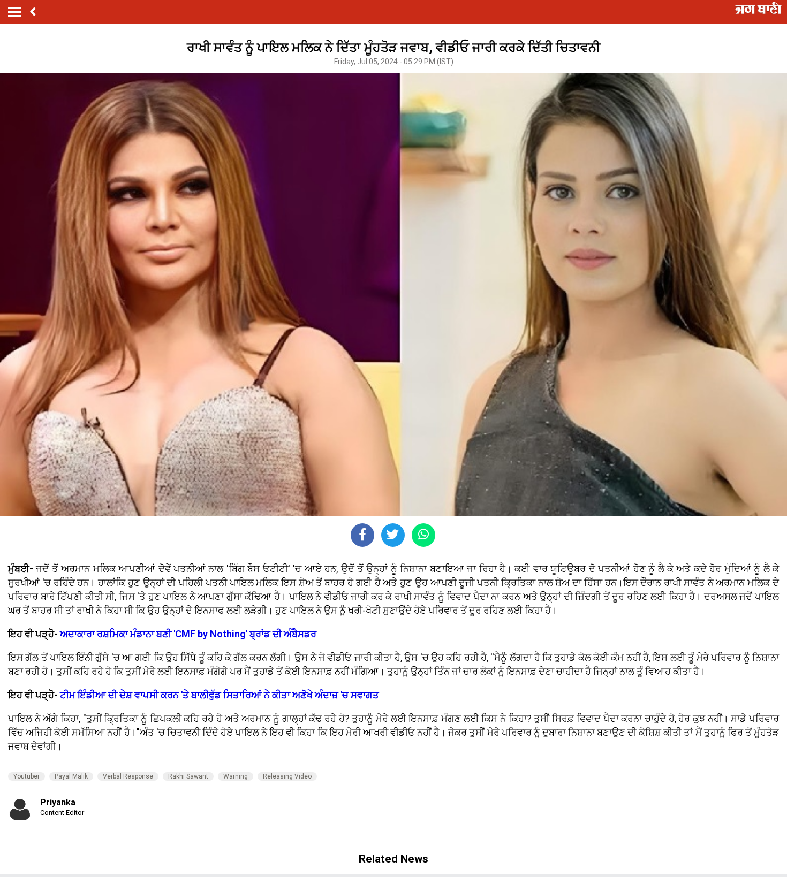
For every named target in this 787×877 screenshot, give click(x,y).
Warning (235, 776)
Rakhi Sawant (188, 776)
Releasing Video (287, 776)
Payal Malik (71, 776)
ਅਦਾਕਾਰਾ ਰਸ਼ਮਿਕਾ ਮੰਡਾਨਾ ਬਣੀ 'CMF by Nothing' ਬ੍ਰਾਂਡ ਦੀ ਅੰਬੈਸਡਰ (188, 633)
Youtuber (26, 776)
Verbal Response (128, 776)
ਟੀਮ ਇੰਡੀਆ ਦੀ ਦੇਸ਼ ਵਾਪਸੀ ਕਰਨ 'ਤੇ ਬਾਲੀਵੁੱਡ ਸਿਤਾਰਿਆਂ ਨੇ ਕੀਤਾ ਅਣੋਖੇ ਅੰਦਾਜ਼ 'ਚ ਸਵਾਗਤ (219, 694)
